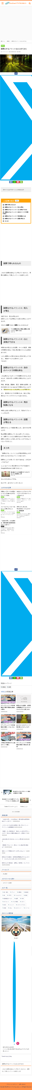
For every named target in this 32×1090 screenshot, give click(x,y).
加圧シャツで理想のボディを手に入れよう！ (14, 851)
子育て (10, 895)
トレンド (12, 904)
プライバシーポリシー (12, 1084)
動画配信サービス (8, 898)
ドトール (27, 908)
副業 (10, 687)
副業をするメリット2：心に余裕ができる (15, 209)
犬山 (11, 908)
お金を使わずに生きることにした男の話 (12, 839)
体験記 (2, 45)
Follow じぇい (24, 806)
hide (17, 200)
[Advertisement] (16, 23)
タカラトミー (18, 908)
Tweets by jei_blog (7, 1056)
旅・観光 (6, 892)
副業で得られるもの (9, 204)
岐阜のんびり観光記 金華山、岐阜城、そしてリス (15, 862)
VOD (23, 898)
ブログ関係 (15, 901)
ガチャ (23, 901)
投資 (5, 908)
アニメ (13, 892)
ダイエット (6, 901)
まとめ (6, 221)
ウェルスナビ (18, 895)
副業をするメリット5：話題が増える (14, 218)
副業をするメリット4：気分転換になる (14, 216)
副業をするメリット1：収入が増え (13, 207)
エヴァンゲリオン (21, 904)
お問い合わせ (22, 1084)
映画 (26, 895)
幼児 (5, 904)
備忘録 (26, 892)
